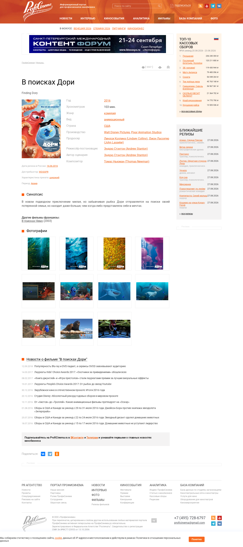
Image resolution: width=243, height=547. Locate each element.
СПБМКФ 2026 (101, 28)
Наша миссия (57, 490)
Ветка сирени (186, 147)
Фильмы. (40, 63)
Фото (214, 18)
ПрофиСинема (28, 63)
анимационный (114, 119)
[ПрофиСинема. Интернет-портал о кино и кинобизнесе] (38, 7)
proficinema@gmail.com (189, 522)
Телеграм (92, 437)
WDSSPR (43, 171)
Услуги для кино (188, 496)
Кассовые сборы (158, 496)
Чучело (183, 170)
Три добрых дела (191, 81)
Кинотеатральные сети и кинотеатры (199, 493)
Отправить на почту (168, 66)
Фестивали (125, 490)
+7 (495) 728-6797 (189, 518)
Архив (34, 183)
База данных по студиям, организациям (200, 490)
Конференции (127, 502)
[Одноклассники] (57, 454)
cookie (58, 538)
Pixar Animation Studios (146, 132)
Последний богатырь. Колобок (192, 61)
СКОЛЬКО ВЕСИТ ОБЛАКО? (191, 94)
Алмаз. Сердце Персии (190, 140)
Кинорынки (126, 499)
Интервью (88, 18)
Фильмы (164, 18)
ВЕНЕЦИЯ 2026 (82, 28)
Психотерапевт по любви (192, 189)
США (107, 126)
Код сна (183, 177)
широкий (54, 177)
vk (219, 6)
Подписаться (183, 5)
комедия (110, 113)
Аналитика (141, 18)
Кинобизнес (136, 28)
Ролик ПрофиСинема (61, 496)
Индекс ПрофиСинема (161, 490)
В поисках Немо (32, 221)
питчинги (119, 28)
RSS (200, 6)
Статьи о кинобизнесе (161, 493)
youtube (207, 6)
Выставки (125, 496)
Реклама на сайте (31, 499)
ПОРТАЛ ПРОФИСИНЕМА (66, 485)
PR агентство (32, 485)
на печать (160, 67)
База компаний (190, 18)
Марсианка (185, 184)
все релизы (187, 213)
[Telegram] (50, 454)
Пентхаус (184, 154)
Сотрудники (56, 499)
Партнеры (55, 493)
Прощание (188, 56)
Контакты (27, 502)
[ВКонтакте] (43, 454)
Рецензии (154, 499)
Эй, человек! (189, 68)
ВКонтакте (77, 437)
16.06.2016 (52, 166)
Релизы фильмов (100, 504)
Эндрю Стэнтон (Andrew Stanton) (126, 148)
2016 (107, 100)
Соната (186, 77)
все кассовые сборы (191, 111)
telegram (213, 6)
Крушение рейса (191, 105)
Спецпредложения (31, 496)
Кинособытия (114, 18)
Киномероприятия (189, 502)
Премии (124, 493)
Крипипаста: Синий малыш (193, 195)
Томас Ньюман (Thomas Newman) (126, 161)
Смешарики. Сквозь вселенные (193, 87)
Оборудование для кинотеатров (196, 499)
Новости (66, 18)
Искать (159, 6)
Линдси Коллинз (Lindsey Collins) (126, 138)
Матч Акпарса (190, 72)
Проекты (26, 493)
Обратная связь (58, 502)
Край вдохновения (192, 100)
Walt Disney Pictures (117, 132)
